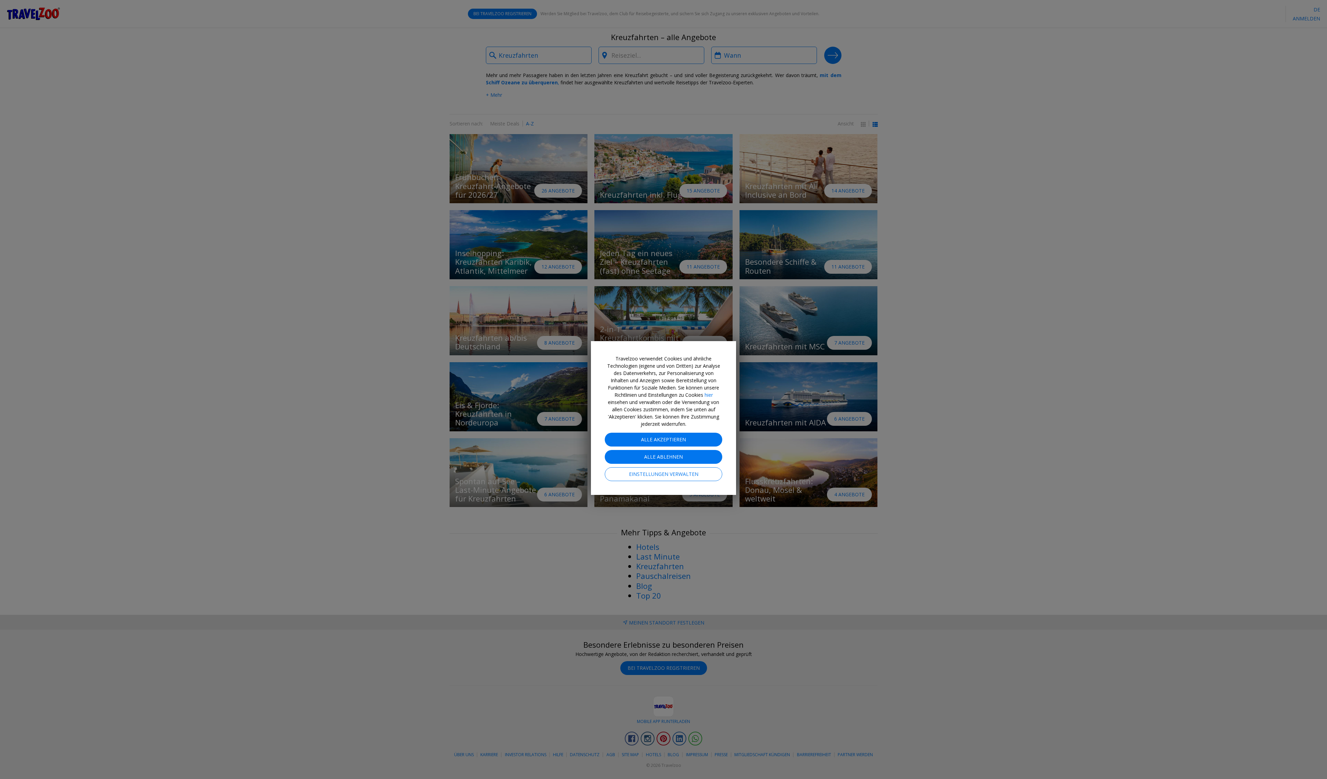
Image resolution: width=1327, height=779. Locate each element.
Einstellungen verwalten (663, 474)
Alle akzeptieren (663, 439)
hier (709, 395)
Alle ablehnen (663, 456)
